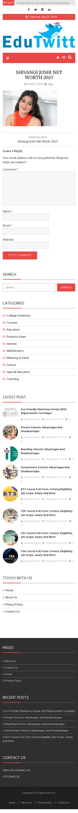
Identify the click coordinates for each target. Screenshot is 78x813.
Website (8, 239)
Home (9, 590)
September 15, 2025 (56, 499)
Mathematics (15, 351)
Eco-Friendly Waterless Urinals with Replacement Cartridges (40, 710)
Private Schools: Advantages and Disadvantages (33, 717)
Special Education (18, 372)
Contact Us (12, 611)
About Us (11, 597)
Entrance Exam (16, 336)
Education (13, 329)
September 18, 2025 (56, 437)
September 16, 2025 (56, 477)
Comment (10, 169)
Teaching (13, 379)
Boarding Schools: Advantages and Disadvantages (35, 723)
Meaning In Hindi (18, 358)
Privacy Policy (14, 604)
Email (7, 225)
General (12, 343)
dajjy (50, 84)
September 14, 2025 (56, 521)
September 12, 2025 (56, 561)
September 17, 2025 (56, 459)
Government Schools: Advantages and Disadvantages (36, 730)
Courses (12, 322)
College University (18, 315)
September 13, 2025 (56, 542)
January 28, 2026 (54, 419)
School (11, 365)
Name (8, 211)
